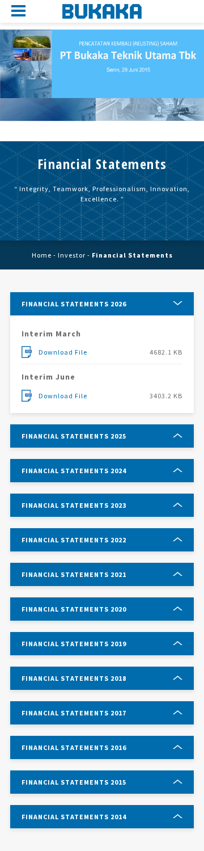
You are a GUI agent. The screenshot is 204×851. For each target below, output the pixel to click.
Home (42, 255)
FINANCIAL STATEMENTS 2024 (74, 470)
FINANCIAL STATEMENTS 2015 (74, 782)
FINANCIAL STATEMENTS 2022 (74, 540)
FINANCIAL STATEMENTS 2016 (74, 747)
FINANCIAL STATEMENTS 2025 (74, 436)
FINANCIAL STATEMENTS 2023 (74, 505)
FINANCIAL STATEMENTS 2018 (74, 678)
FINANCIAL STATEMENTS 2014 (74, 816)
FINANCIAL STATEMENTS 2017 (74, 713)
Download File (63, 352)
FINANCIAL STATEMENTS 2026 (74, 304)
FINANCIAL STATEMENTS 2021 (74, 574)
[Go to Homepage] (102, 11)
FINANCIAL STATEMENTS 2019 (74, 643)
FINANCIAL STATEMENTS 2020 (74, 609)
